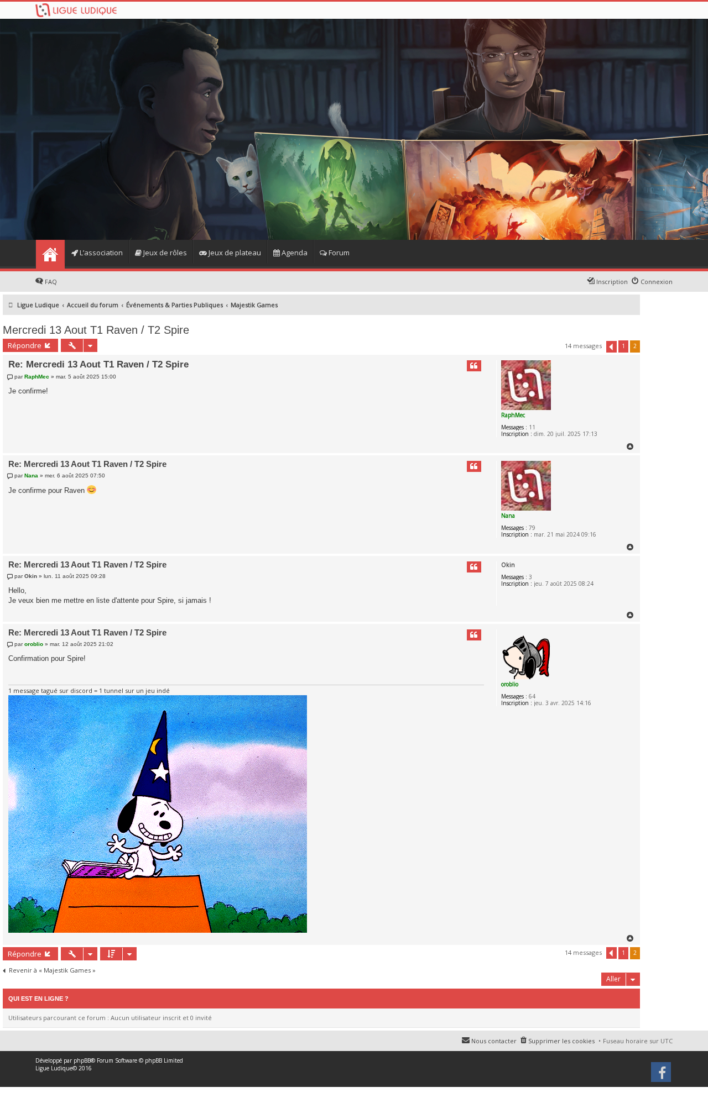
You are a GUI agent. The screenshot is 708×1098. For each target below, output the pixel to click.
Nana (508, 515)
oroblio (509, 684)
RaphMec (513, 415)
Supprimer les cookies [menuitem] (561, 1041)
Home (50, 254)
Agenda (294, 253)
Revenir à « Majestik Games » (52, 970)
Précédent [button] (611, 347)
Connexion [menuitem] (657, 281)
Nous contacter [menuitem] (494, 1041)
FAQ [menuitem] (51, 281)
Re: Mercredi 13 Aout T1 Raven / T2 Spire (98, 364)
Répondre (24, 345)
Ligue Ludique (53, 1068)
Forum (338, 253)
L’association (100, 253)
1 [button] (623, 346)
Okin (508, 565)
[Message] (11, 377)
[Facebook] (662, 1076)
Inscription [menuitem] (612, 281)
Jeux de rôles (164, 253)
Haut (630, 446)
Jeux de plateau (234, 253)
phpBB (82, 1060)
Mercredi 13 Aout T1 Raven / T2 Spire (96, 330)
